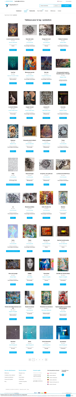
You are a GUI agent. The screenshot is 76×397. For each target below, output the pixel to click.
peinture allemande (53, 379)
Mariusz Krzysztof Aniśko (13, 75)
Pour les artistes (22, 370)
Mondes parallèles (29, 206)
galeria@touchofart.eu (19, 1)
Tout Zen (13, 72)
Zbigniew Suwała (63, 110)
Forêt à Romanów (46, 341)
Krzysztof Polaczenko (46, 75)
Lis (13, 206)
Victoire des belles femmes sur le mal (13, 307)
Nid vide (46, 72)
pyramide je (63, 341)
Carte (13, 240)
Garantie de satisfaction (9, 377)
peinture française (52, 384)
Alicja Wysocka (29, 310)
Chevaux (46, 45)
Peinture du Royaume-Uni (54, 382)
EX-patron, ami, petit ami (46, 173)
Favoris (46, 10)
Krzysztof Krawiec (46, 143)
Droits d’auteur (21, 377)
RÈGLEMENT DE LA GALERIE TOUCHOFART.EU (12, 389)
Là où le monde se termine (13, 39)
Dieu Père (13, 341)
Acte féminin (63, 213)
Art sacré (13, 348)
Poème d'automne (63, 39)
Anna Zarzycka (29, 42)
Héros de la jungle (13, 273)
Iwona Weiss (29, 276)
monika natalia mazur (13, 110)
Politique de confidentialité (41, 395)
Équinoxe (13, 140)
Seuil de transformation (63, 240)
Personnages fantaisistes (46, 79)
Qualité (20, 375)
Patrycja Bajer (63, 311)
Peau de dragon (30, 173)
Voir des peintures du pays (53, 370)
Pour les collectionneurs (10, 370)
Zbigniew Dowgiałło (46, 276)
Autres (13, 45)
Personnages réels (13, 180)
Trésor (63, 140)
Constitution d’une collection (10, 375)
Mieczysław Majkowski (46, 310)
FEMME (29, 273)
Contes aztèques (46, 140)
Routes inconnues (29, 306)
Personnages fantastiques (29, 45)
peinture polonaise (52, 373)
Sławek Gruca (13, 143)
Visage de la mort (46, 39)
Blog (5, 381)
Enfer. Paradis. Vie (46, 206)
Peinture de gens (46, 313)
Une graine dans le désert (29, 140)
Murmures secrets (29, 72)
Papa (13, 173)
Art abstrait (29, 313)
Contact (59, 10)
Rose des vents (29, 39)
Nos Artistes (40, 10)
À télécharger (21, 379)
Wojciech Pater (63, 77)
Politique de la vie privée (23, 389)
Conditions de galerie (23, 381)
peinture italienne (52, 375)
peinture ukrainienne (53, 377)
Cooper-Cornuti (29, 107)
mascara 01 (46, 107)
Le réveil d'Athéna (12, 107)
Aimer (29, 341)
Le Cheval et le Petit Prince (63, 173)
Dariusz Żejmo (63, 42)
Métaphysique (46, 113)
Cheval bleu (46, 273)
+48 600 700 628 (9, 1)
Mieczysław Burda (46, 110)
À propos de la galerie (9, 379)
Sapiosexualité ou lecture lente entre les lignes (63, 307)
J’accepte (68, 395)
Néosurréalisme (13, 79)
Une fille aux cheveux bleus (63, 273)
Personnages (13, 113)
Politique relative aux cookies (17, 395)
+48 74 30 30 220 (37, 376)
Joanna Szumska (29, 75)
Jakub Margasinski (13, 344)
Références (53, 10)
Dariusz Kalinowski (13, 42)
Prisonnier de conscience (46, 306)
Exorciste (63, 107)
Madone (63, 206)
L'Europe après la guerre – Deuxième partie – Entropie (63, 73)
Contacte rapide (36, 370)
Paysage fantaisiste (63, 80)
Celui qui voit (46, 240)
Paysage (46, 348)
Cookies (28, 389)
